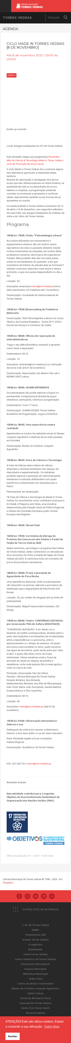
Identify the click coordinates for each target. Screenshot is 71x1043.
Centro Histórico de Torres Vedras (35, 959)
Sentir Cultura (35, 993)
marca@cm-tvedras (41, 286)
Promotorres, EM (36, 934)
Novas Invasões (35, 1012)
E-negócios (35, 944)
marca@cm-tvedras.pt (31, 706)
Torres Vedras (17, 18)
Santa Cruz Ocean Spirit (35, 1008)
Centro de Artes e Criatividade (35, 983)
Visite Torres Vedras (35, 954)
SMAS (35, 930)
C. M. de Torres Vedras (35, 925)
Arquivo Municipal (35, 969)
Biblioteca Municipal (35, 973)
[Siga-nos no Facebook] (19, 896)
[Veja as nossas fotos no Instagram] (27, 896)
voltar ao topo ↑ (54, 1031)
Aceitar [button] (12, 1036)
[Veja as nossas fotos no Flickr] (52, 896)
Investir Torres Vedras (35, 939)
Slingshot (8, 882)
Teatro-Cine (35, 978)
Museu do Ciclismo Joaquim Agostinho (35, 988)
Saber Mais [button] (51, 1026)
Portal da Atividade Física (35, 998)
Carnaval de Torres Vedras (35, 1003)
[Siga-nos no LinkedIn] (44, 896)
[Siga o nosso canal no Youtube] (35, 896)
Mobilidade (35, 949)
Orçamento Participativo (35, 964)
